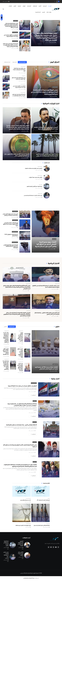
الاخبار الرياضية (40, 193)
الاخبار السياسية (54, 34)
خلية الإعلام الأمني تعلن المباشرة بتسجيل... (41, 525)
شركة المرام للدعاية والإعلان (29, 578)
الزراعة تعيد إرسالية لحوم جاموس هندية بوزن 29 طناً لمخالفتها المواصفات (10, 246)
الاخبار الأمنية (28, 310)
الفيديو (43, 12)
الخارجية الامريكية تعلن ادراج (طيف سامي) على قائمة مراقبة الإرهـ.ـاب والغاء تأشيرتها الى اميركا (10, 45)
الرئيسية (49, 6)
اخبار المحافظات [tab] (7, 62)
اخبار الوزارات (15, 20)
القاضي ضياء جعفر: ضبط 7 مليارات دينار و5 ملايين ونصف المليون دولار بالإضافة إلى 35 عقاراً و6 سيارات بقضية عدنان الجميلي (17, 127)
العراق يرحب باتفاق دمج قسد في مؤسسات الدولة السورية (22, 385)
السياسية (44, 6)
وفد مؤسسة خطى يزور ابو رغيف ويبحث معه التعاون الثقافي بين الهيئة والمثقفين (6, 365)
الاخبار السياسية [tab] (22, 62)
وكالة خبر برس (23, 573)
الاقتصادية (29, 6)
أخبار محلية (40, 184)
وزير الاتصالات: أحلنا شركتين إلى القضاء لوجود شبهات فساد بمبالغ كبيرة (10, 224)
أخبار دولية (34, 461)
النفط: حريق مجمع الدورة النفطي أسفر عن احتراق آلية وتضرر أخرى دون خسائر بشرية (45, 244)
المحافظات (35, 6)
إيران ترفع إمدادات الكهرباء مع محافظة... (23, 525)
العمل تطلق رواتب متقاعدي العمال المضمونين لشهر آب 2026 (20, 353)
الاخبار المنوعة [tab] (11, 326)
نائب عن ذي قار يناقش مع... (25, 500)
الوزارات (24, 6)
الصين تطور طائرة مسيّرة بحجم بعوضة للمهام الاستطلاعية (6, 351)
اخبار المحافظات (39, 166)
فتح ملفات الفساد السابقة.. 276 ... (43, 500)
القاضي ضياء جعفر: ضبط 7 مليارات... (35, 177)
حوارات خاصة (49, 12)
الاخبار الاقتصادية (14, 231)
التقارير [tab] (5, 326)
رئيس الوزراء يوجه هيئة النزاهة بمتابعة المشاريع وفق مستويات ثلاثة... (19, 69)
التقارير (15, 6)
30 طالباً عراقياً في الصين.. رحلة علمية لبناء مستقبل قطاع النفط (21, 424)
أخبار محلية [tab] (15, 62)
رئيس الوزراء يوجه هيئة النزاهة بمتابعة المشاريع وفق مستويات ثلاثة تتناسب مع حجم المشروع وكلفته (44, 92)
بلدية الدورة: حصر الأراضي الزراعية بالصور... (34, 186)
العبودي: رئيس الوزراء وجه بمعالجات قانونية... (33, 168)
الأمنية (40, 6)
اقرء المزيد (34, 395)
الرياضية (19, 6)
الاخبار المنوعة (38, 12)
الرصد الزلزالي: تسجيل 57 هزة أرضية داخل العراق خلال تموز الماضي (20, 336)
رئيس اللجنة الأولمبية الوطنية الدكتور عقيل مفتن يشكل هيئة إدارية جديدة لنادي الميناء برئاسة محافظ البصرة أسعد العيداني (16, 287)
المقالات (10, 6)
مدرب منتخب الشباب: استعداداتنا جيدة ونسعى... (32, 195)
